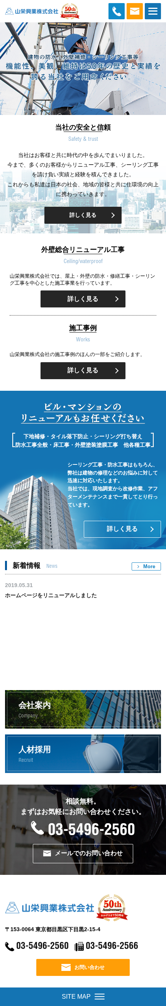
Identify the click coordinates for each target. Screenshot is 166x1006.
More (149, 566)
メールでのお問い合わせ (89, 853)
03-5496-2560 (91, 830)
